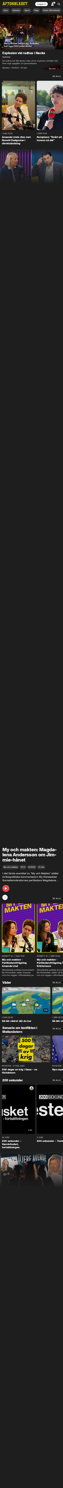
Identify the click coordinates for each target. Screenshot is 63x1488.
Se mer (52, 68)
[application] (31, 31)
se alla (57, 76)
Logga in (41, 4)
